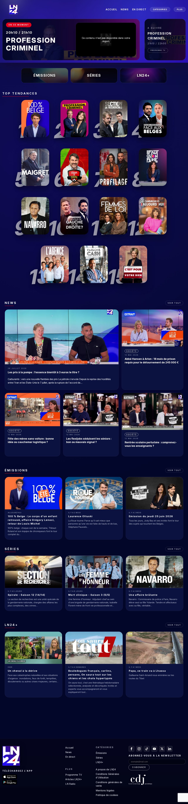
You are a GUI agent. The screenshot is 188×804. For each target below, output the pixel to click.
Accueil (69, 747)
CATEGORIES (160, 9)
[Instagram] (139, 749)
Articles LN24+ (73, 779)
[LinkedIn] (170, 749)
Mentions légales (105, 790)
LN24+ (99, 762)
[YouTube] (154, 749)
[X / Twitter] (162, 749)
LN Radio (70, 784)
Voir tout (174, 303)
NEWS (125, 9)
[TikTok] (147, 749)
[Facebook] (131, 749)
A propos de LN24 (106, 769)
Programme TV (157, 50)
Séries (99, 757)
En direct (70, 756)
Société (131, 351)
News (68, 752)
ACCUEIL (111, 9)
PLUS (180, 9)
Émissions (101, 753)
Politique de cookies (107, 795)
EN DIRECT (139, 9)
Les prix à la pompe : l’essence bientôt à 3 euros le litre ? (43, 372)
